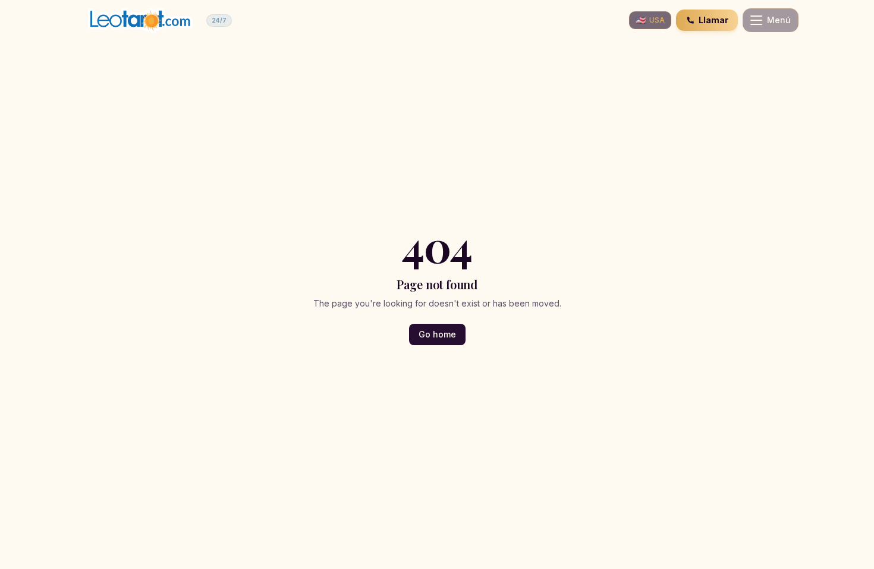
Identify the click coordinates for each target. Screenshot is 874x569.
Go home (437, 334)
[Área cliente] (613, 20)
